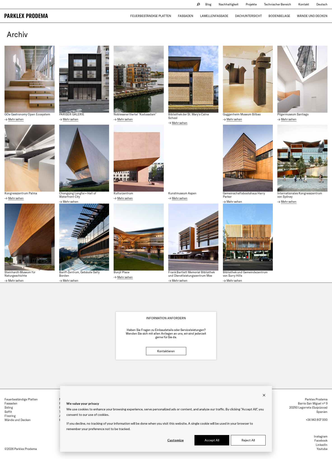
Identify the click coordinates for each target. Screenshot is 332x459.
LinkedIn (321, 445)
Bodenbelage (279, 16)
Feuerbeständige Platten (150, 16)
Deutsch (321, 4)
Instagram (320, 436)
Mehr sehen (16, 119)
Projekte (251, 4)
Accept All (212, 440)
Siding (9, 407)
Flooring (10, 416)
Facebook (320, 440)
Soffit (8, 412)
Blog (208, 4)
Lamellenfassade (214, 16)
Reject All (248, 440)
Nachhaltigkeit (228, 4)
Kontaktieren (166, 351)
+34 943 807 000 (316, 419)
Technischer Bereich (277, 4)
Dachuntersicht (248, 16)
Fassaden (185, 16)
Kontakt (303, 4)
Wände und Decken (312, 16)
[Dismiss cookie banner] (264, 395)
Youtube (322, 449)
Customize (175, 440)
